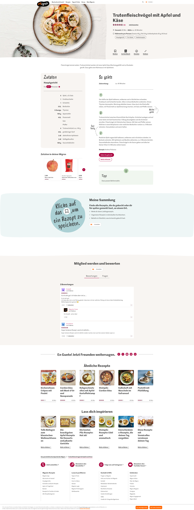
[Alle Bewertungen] (118, 25)
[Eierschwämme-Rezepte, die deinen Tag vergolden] (126, 432)
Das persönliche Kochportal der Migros (53, 456)
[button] (63, 290)
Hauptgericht (120, 37)
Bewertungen (91, 276)
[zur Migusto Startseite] (43, 2)
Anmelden (150, 2)
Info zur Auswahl (59, 87)
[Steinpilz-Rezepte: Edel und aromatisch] (106, 432)
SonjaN (68, 289)
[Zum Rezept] (48, 386)
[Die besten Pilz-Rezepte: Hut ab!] (87, 432)
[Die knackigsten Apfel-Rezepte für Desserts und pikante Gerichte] (68, 432)
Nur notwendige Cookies (141, 507)
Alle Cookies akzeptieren (155, 507)
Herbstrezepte (140, 37)
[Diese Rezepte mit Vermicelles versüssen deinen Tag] (145, 432)
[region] (97, 507)
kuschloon (69, 324)
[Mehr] (131, 305)
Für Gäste (130, 37)
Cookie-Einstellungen (106, 494)
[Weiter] (83, 169)
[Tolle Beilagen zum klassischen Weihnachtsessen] (48, 432)
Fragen (105, 276)
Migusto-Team (73, 309)
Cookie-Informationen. (85, 508)
